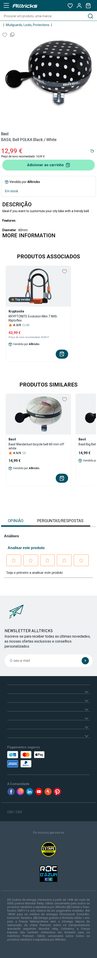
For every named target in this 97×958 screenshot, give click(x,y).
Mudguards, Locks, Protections (27, 25)
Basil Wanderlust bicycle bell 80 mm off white (36, 446)
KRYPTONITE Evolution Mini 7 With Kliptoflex (33, 318)
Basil (5, 133)
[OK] (85, 660)
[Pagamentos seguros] (33, 759)
